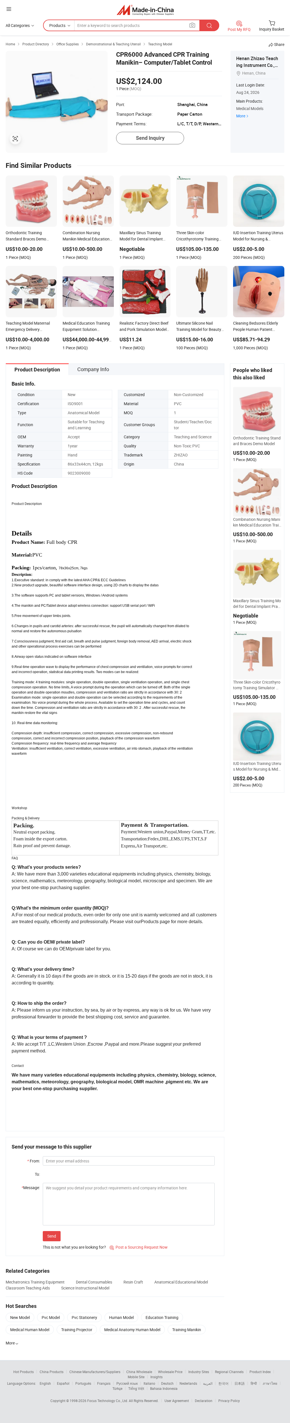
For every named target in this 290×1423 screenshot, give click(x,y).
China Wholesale (139, 1371)
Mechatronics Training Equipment (35, 1282)
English (45, 1383)
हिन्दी (254, 1383)
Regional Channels (229, 1371)
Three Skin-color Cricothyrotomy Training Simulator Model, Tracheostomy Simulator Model (256, 685)
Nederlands (188, 1383)
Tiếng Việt (136, 1388)
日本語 (239, 1383)
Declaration (203, 1400)
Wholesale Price (170, 1371)
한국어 (223, 1383)
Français (103, 1383)
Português (83, 1383)
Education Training (162, 1317)
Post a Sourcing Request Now (139, 1247)
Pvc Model (51, 1317)
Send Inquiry (150, 138)
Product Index (260, 1371)
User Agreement (177, 1400)
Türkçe (117, 1388)
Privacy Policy (229, 1400)
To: (37, 1174)
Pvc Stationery (84, 1317)
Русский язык (127, 1383)
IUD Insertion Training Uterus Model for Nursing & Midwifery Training (257, 766)
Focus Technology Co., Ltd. (108, 1400)
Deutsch (167, 1383)
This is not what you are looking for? (74, 1247)
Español (63, 1383)
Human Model (121, 1317)
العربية (207, 1383)
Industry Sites (198, 1371)
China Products (51, 1371)
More (240, 116)
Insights (156, 1377)
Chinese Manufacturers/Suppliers (94, 1371)
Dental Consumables (94, 1282)
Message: (31, 1187)
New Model (20, 1317)
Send (51, 1236)
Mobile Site (136, 1377)
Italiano (149, 1383)
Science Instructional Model (85, 1288)
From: (33, 1161)
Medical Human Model (29, 1329)
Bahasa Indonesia (164, 1388)
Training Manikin (186, 1329)
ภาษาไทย (270, 1383)
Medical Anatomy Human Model (132, 1329)
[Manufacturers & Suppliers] (145, 9)
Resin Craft (133, 1282)
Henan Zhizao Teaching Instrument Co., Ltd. (257, 65)
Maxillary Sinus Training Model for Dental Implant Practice (257, 603)
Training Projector (76, 1329)
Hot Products (23, 1371)
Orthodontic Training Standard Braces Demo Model (257, 440)
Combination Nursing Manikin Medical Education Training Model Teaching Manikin (257, 522)
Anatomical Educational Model (181, 1282)
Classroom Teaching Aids (28, 1288)
